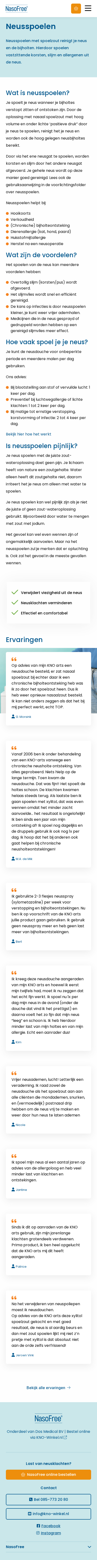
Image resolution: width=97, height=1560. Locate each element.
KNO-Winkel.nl (50, 1437)
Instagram (51, 1533)
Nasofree (20, 8)
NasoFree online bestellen (51, 1474)
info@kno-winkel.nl (51, 1514)
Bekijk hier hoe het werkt (28, 434)
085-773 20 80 (51, 1499)
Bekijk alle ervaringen (46, 1387)
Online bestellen (76, 9)
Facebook (51, 1526)
